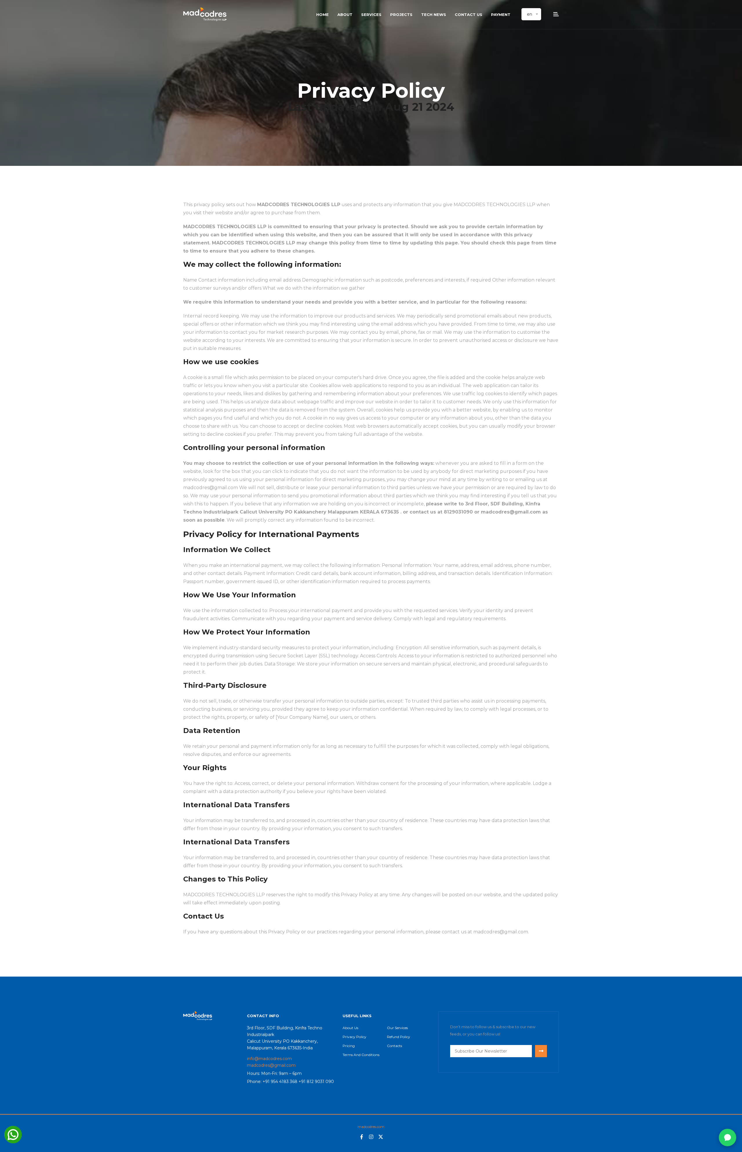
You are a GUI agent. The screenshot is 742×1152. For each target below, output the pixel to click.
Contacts (394, 1046)
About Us (350, 1028)
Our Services (397, 1028)
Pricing (349, 1046)
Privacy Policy (354, 1037)
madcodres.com (371, 1126)
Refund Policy (398, 1037)
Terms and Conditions (361, 1055)
